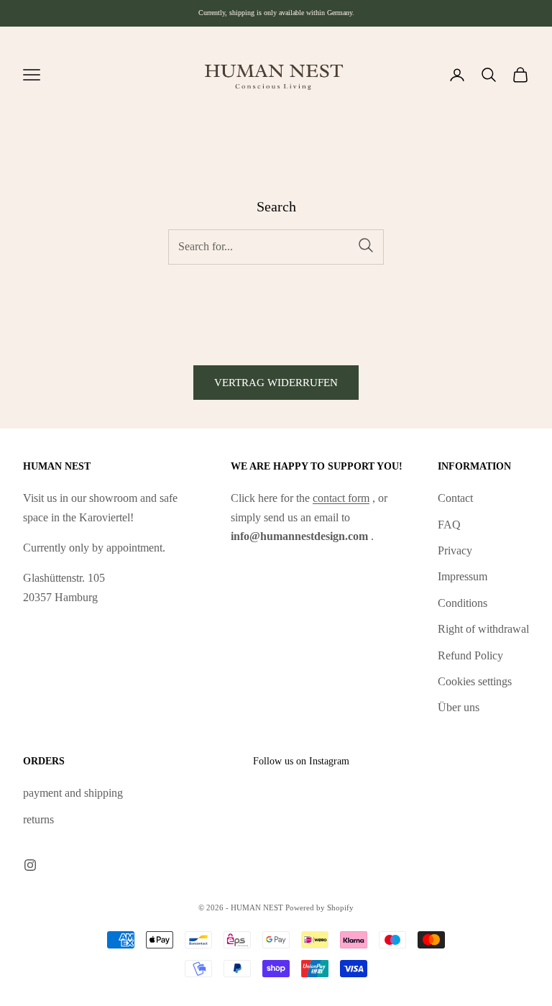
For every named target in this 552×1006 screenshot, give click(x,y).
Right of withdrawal (483, 629)
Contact (455, 498)
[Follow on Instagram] (30, 865)
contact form (341, 498)
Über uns (458, 707)
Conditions (462, 603)
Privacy (455, 550)
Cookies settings (475, 681)
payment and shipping (73, 793)
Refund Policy (470, 655)
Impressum (462, 576)
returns (38, 819)
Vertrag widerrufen (276, 382)
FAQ (449, 524)
